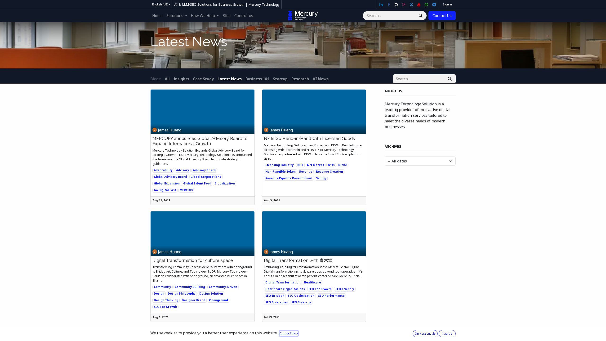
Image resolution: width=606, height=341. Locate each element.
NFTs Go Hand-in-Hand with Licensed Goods (309, 138)
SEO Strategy (301, 302)
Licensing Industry (279, 165)
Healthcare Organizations (285, 289)
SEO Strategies (276, 302)
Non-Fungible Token (280, 172)
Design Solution (211, 294)
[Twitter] (411, 4)
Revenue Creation (329, 172)
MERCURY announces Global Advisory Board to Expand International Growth (200, 141)
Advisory (182, 170)
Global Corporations (206, 177)
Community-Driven (223, 287)
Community (162, 287)
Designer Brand (193, 300)
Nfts (331, 165)
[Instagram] (404, 4)
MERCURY (187, 190)
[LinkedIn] (381, 4)
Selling (321, 178)
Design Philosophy (182, 294)
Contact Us (442, 15)
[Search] (421, 15)
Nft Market (315, 165)
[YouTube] (419, 4)
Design (159, 294)
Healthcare (312, 282)
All (167, 78)
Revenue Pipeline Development (288, 178)
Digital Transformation (282, 282)
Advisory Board (204, 170)
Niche (342, 165)
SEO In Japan (274, 296)
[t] (434, 4)
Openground (218, 300)
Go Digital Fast (165, 190)
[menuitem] (157, 15)
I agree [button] (447, 334)
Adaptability (163, 170)
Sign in (447, 4)
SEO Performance (331, 296)
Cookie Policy (289, 333)
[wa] (426, 4)
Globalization (224, 183)
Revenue (305, 172)
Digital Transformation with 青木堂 (298, 260)
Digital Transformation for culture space (192, 260)
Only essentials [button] (425, 334)
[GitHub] (396, 4)
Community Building (190, 287)
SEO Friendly (344, 289)
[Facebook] (388, 4)
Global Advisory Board (170, 177)
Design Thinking (166, 300)
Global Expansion (167, 183)
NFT (300, 165)
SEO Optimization (301, 296)
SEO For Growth (165, 307)
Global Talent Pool (197, 183)
